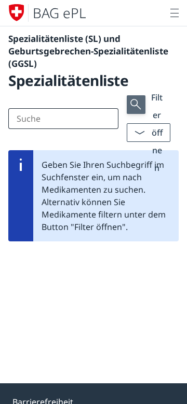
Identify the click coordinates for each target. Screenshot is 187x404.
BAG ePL (59, 13)
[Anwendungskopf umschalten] (174, 13)
